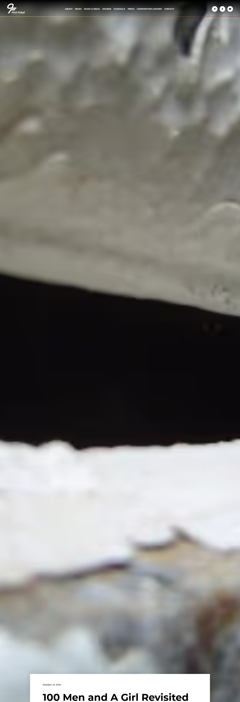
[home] (16, 8)
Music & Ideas (92, 9)
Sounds (106, 9)
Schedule (119, 9)
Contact (169, 9)
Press (131, 9)
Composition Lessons (149, 9)
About (69, 9)
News (78, 9)
